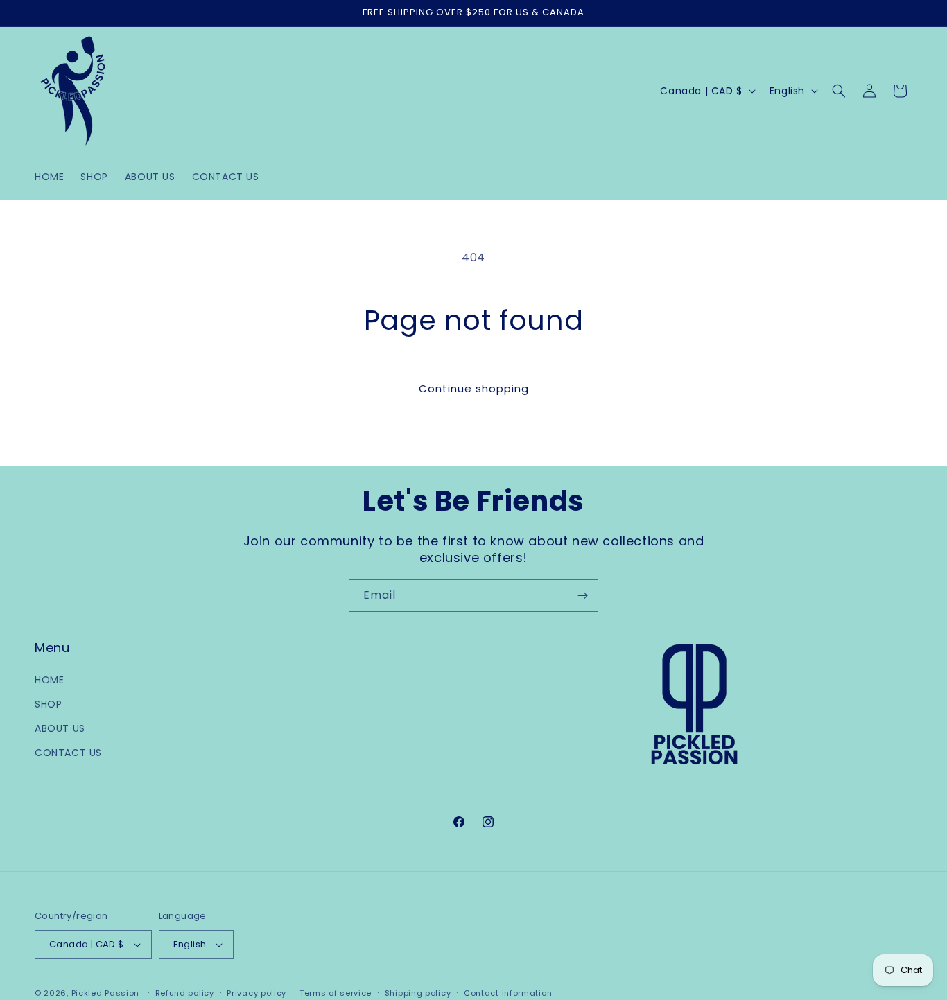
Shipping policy (418, 992)
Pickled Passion (105, 993)
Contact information (508, 992)
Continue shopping (474, 388)
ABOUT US (60, 728)
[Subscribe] (582, 595)
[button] (839, 91)
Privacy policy (256, 992)
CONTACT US (68, 753)
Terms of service (335, 992)
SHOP (48, 704)
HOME (49, 680)
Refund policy (184, 992)
